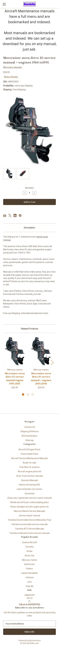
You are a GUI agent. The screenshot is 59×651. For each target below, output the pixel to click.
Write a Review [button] (11, 77)
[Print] (4, 215)
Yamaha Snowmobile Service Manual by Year (29, 520)
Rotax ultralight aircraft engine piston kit (29, 506)
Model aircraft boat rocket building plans (29, 502)
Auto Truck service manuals (29, 476)
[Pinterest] (20, 215)
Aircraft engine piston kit (29, 471)
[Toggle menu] (4, 4)
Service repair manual (29, 515)
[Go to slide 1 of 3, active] (23, 394)
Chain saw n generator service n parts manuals (29, 498)
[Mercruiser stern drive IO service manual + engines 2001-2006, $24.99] (41, 351)
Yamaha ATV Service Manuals (29, 528)
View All (29, 586)
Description (29, 227)
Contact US (29, 427)
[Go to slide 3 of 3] (33, 394)
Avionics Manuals (29, 480)
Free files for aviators (30, 467)
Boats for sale (29, 462)
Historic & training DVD (29, 484)
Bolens (29, 568)
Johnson (29, 577)
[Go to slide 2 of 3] (28, 394)
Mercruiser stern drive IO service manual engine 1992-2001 (15, 378)
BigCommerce (34, 640)
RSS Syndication (29, 436)
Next (52, 362)
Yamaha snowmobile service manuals (29, 524)
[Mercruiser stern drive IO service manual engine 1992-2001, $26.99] (15, 351)
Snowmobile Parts (29, 454)
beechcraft (29, 564)
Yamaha (29, 547)
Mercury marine (29, 560)
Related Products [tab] (29, 328)
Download (29, 493)
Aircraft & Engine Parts (29, 449)
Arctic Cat (29, 555)
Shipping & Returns (29, 431)
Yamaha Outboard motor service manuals (30, 533)
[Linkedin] (14, 215)
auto (29, 582)
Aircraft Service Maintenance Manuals (29, 458)
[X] (9, 215)
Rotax (29, 551)
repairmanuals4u (29, 573)
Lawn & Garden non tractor (29, 489)
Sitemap (29, 440)
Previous (4, 362)
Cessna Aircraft (29, 542)
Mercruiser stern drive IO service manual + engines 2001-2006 (41, 378)
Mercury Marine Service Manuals (29, 511)
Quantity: (29, 187)
